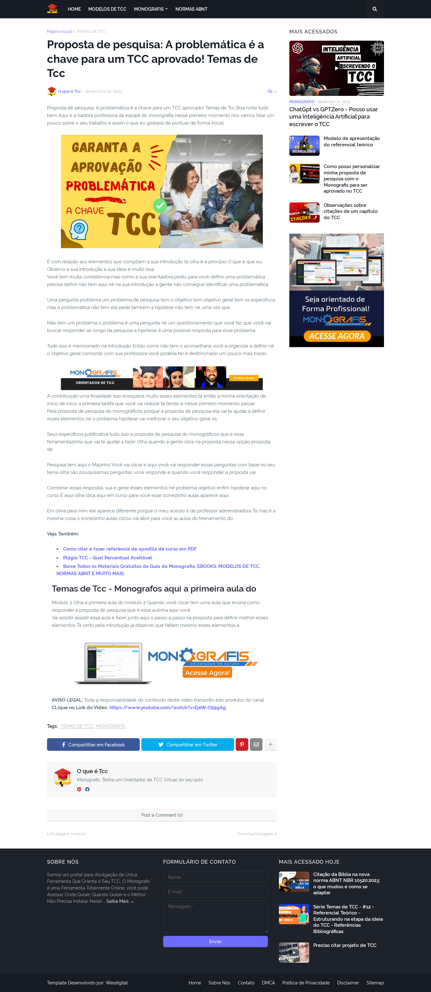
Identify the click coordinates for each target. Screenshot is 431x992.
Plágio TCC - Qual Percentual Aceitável (107, 558)
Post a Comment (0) (162, 815)
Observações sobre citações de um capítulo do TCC (351, 211)
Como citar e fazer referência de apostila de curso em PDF (130, 549)
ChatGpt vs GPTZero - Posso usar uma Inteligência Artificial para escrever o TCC (333, 116)
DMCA (268, 982)
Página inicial (59, 31)
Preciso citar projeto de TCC (344, 945)
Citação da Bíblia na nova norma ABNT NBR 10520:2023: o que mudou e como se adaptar (346, 884)
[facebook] (87, 789)
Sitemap (375, 982)
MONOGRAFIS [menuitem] (149, 9)
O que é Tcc (92, 771)
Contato (246, 982)
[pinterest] (79, 789)
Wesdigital (117, 982)
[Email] (256, 744)
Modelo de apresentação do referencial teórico (352, 142)
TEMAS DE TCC (91, 31)
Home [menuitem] (74, 9)
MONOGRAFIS (110, 726)
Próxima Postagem (256, 834)
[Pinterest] (242, 744)
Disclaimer (348, 982)
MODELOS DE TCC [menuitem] (107, 9)
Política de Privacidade (306, 982)
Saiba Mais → (120, 901)
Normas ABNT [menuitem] (191, 9)
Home (195, 982)
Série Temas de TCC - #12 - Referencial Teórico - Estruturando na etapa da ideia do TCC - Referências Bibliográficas (348, 919)
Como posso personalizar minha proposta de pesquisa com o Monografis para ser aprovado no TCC (352, 179)
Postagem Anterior (68, 834)
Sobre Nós (219, 982)
